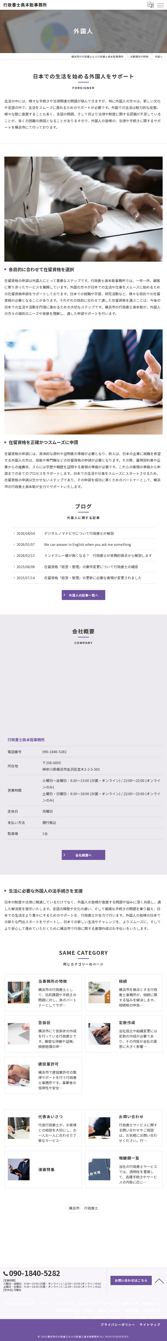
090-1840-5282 (54, 751)
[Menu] (160, 5)
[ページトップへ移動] (159, 1280)
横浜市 (74, 1208)
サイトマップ (150, 1324)
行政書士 (91, 1208)
